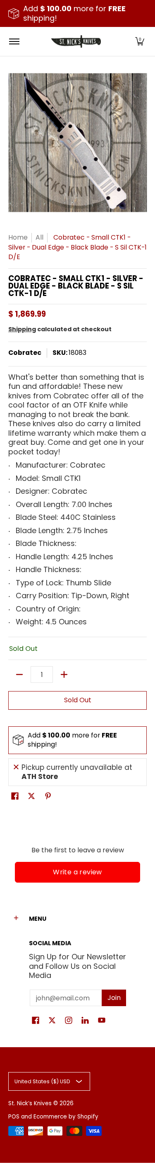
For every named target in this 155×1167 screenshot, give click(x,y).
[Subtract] (19, 674)
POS (13, 1117)
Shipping (22, 329)
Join (114, 997)
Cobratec (24, 352)
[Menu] (13, 41)
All (39, 237)
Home (18, 237)
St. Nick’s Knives (30, 1103)
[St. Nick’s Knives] (76, 41)
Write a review (77, 872)
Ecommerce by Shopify (65, 1117)
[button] (140, 41)
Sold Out (77, 700)
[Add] (64, 674)
